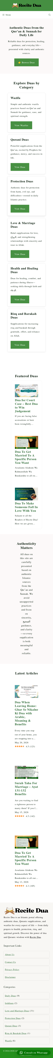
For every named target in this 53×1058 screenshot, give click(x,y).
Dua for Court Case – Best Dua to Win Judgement (26, 405)
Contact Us (10, 962)
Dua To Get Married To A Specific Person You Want (25, 457)
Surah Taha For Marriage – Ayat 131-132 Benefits (26, 788)
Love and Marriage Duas (17, 1010)
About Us (9, 954)
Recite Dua (35, 937)
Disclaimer (10, 977)
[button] (49, 14)
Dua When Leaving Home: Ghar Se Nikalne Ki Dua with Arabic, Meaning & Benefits (26, 713)
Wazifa (8, 1040)
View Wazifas (21, 125)
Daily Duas (10, 995)
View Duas (20, 166)
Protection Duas (13, 1018)
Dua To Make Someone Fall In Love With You (26, 506)
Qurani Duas (11, 1025)
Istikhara (9, 1003)
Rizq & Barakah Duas (15, 1033)
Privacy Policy (12, 969)
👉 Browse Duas (26, 62)
